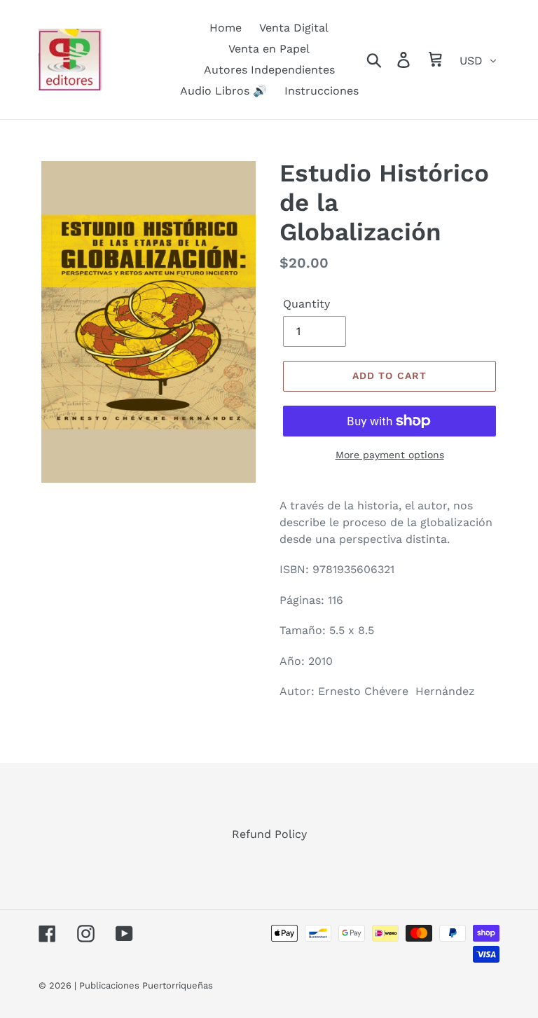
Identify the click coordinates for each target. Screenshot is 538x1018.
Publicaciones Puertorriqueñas (146, 985)
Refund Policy (269, 834)
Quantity (306, 303)
